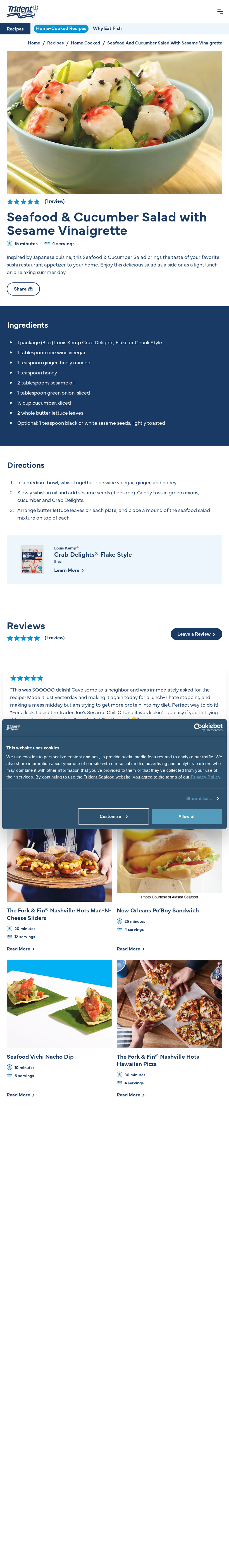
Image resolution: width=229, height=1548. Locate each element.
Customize (110, 816)
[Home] (22, 11)
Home (34, 42)
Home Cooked (85, 42)
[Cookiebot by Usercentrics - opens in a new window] (198, 727)
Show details (199, 798)
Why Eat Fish (107, 28)
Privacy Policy (205, 776)
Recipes (15, 28)
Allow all (186, 816)
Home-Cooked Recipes (61, 28)
